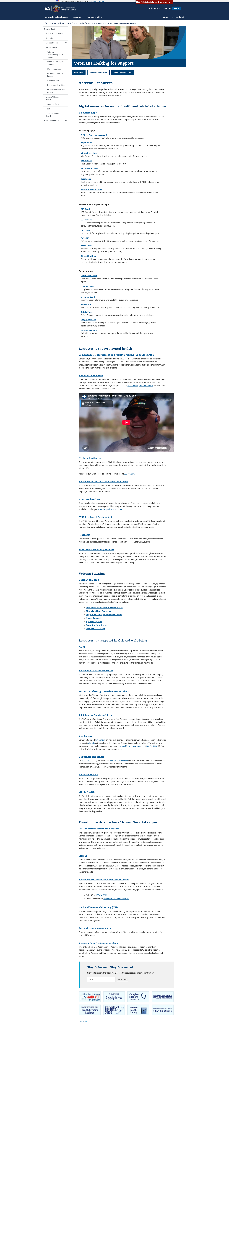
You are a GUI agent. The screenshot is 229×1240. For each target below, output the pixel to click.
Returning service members (95, 928)
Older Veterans (53, 80)
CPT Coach (86, 230)
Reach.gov (85, 534)
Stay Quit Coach (88, 319)
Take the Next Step (123, 72)
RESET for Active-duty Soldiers (96, 549)
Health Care (53, 23)
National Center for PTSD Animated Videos (103, 481)
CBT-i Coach (86, 219)
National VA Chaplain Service (96, 670)
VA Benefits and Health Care (56, 17)
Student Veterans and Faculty (56, 90)
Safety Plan (86, 312)
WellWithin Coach (89, 330)
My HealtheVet (178, 17)
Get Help (49, 38)
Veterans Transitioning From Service (55, 54)
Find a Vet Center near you (128, 746)
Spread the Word (52, 104)
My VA (165, 17)
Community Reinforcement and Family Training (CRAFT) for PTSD (116, 354)
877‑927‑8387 (151, 746)
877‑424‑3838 (101, 895)
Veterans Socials (88, 774)
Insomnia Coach (88, 297)
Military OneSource (90, 457)
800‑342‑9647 (129, 473)
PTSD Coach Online (89, 499)
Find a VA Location (94, 17)
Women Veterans (54, 69)
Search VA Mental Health (53, 114)
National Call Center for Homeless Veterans (104, 879)
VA (46, 23)
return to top (82, 1021)
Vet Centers (85, 735)
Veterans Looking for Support (83, 23)
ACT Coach (86, 209)
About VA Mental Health (52, 98)
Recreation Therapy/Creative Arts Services (104, 691)
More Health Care (51, 120)
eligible (91, 743)
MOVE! (82, 646)
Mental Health (64, 23)
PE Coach (85, 238)
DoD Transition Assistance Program (99, 828)
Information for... (53, 47)
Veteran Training (89, 579)
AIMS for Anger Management (94, 135)
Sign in (176, 8)
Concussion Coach (89, 275)
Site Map (49, 109)
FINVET (83, 855)
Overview (78, 72)
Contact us (166, 8)
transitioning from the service (140, 385)
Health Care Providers (56, 85)
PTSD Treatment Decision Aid (95, 516)
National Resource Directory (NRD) (99, 907)
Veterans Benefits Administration (98, 942)
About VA (77, 17)
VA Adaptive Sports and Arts (95, 715)
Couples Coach (87, 286)
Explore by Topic (52, 43)
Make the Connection (91, 375)
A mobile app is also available (110, 509)
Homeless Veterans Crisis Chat (116, 898)
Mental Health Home (54, 33)
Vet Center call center (91, 756)
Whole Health (87, 792)
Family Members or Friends (55, 74)
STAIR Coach (86, 245)
